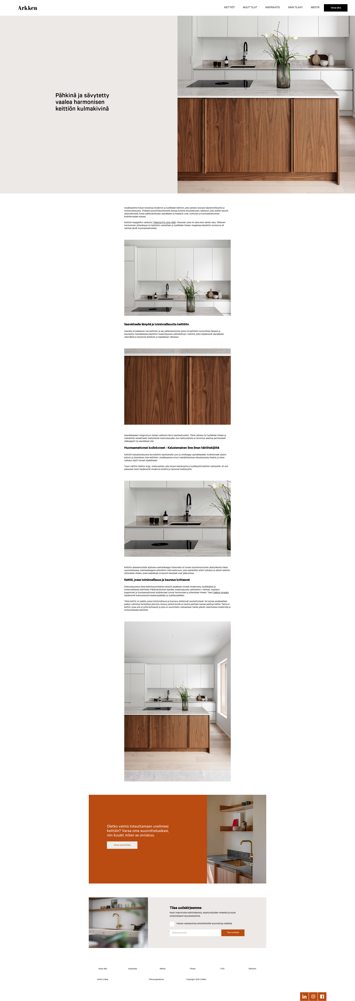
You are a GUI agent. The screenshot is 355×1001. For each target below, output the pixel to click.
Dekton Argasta (221, 593)
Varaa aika (336, 8)
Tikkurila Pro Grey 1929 (164, 223)
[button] (229, 8)
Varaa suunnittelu (122, 845)
